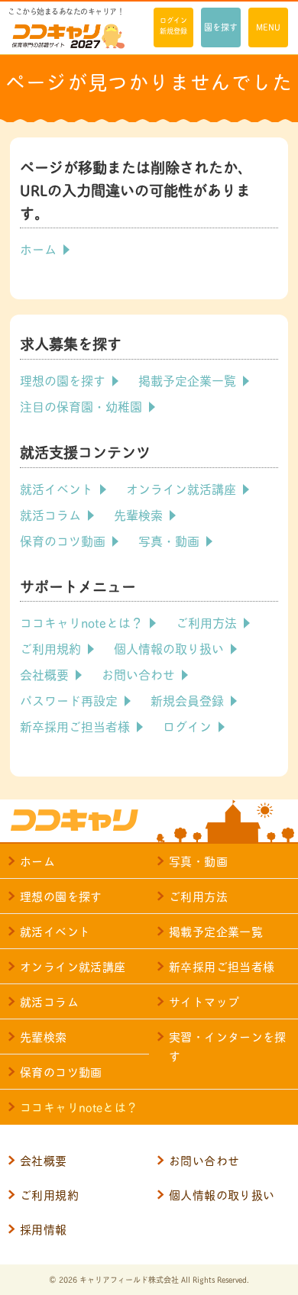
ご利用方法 (206, 621)
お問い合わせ (138, 673)
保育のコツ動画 (62, 540)
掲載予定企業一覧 (187, 379)
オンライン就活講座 (181, 488)
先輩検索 (138, 514)
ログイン (187, 725)
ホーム (38, 248)
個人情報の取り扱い (169, 647)
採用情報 (43, 1229)
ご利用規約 (50, 647)
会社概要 (44, 673)
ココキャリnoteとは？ (81, 621)
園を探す (221, 27)
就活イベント (56, 488)
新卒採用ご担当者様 (75, 725)
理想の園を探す (62, 379)
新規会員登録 (187, 699)
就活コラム (50, 514)
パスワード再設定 (69, 699)
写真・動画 (168, 540)
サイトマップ (204, 1001)
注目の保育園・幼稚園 (81, 405)
